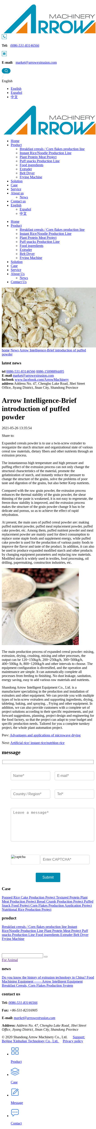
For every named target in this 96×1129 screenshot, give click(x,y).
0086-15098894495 (50, 371)
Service (16, 189)
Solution (17, 181)
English (16, 88)
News (24, 197)
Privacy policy (73, 1041)
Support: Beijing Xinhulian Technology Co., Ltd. (43, 1039)
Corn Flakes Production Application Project (61, 905)
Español (16, 93)
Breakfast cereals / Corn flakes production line (52, 149)
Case (14, 185)
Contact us (18, 201)
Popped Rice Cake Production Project (29, 897)
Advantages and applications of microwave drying (45, 735)
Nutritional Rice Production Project (26, 909)
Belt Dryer (27, 173)
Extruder (26, 169)
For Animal (10, 960)
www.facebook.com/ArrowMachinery (42, 379)
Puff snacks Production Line (40, 161)
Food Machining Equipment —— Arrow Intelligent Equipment (48, 979)
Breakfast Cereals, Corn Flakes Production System (37, 985)
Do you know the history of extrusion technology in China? (44, 977)
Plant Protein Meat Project (38, 157)
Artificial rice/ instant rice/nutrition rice (37, 743)
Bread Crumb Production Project (60, 901)
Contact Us (19, 282)
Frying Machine (31, 177)
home (6, 350)
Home (15, 141)
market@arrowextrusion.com (36, 62)
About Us (18, 274)
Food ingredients (31, 165)
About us (17, 193)
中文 (14, 97)
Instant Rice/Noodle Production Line (45, 153)
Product (16, 145)
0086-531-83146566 (24, 45)
